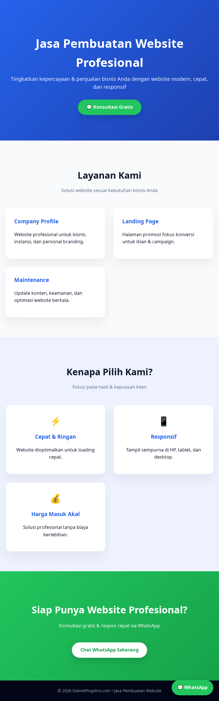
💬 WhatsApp (192, 687)
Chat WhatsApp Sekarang (109, 650)
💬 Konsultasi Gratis (109, 107)
